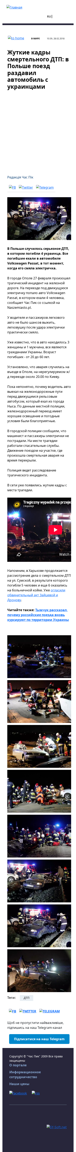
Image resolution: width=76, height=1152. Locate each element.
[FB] (12, 187)
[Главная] (14, 7)
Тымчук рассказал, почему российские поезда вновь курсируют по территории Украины (38, 615)
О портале (18, 1065)
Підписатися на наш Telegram (39, 1039)
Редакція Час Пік (20, 177)
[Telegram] (45, 187)
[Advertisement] (38, 130)
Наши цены (19, 1084)
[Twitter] (26, 187)
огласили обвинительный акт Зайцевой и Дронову (36, 595)
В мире (35, 38)
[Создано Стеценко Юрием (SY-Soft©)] (57, 1127)
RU (49, 16)
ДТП (26, 998)
